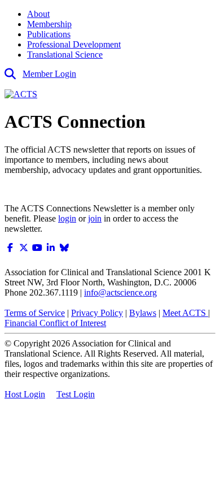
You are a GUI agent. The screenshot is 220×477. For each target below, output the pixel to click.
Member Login (49, 74)
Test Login (75, 394)
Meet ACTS (185, 313)
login (67, 218)
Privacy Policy (97, 313)
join (95, 218)
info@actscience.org (120, 292)
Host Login (25, 394)
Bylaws (142, 313)
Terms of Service (35, 313)
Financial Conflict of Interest (55, 323)
